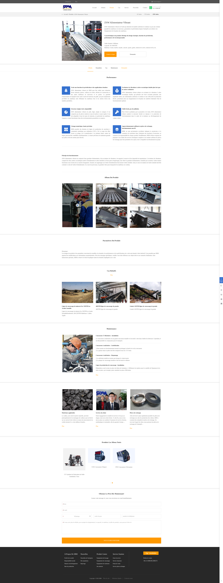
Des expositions (84, 553)
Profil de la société (69, 550)
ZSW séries (156, 14)
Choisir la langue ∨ (157, 1)
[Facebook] (221, 290)
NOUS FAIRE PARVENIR (111, 533)
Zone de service (117, 550)
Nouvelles (136, 7)
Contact (145, 7)
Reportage (83, 556)
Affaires (103, 7)
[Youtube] (221, 299)
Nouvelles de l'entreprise (87, 550)
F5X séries (147, 14)
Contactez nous (128, 571)
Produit (112, 7)
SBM (67, 7)
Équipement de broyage (102, 550)
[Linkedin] (221, 295)
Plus (111, 275)
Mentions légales (116, 571)
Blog (76, 1)
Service (126, 7)
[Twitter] (221, 304)
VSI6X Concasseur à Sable (148, 467)
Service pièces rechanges (119, 559)
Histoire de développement (71, 556)
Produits (71, 14)
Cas (119, 7)
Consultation (152, 545)
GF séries (139, 14)
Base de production (69, 559)
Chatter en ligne (110, 54)
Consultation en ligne (221, 279)
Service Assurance (117, 553)
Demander (133, 54)
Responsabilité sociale (69, 553)
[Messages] (221, 286)
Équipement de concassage (103, 553)
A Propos (67, 1)
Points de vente (116, 556)
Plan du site (106, 571)
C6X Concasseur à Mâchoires (74, 467)
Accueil (94, 7)
